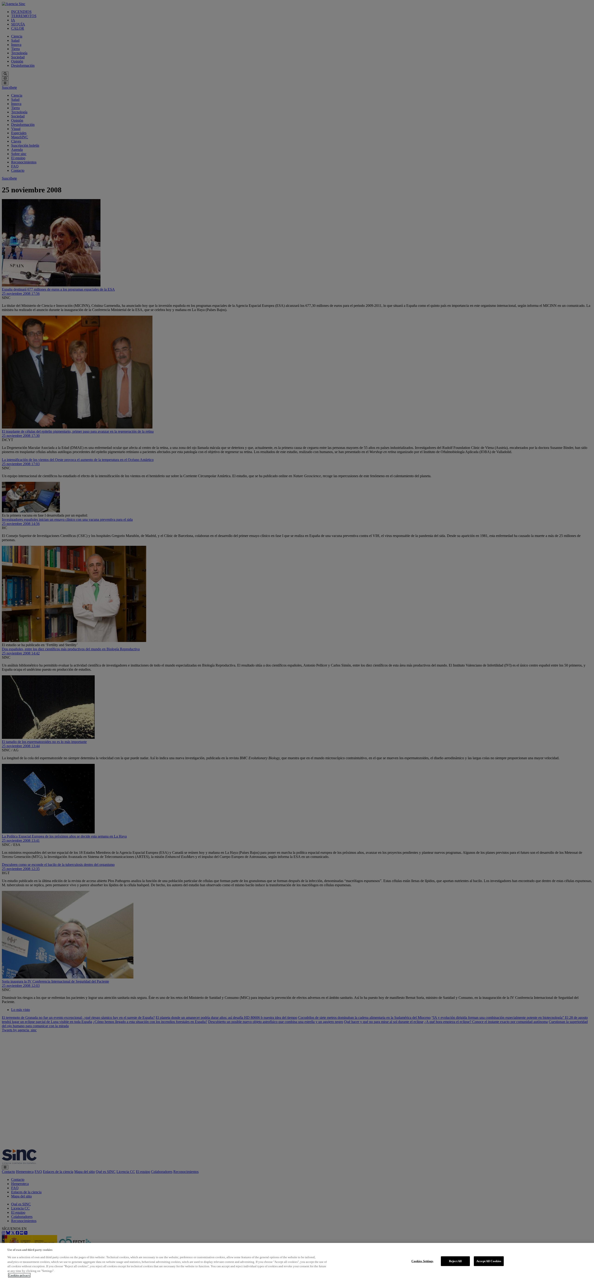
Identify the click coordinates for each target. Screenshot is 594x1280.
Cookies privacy (19, 1275)
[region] (297, 1261)
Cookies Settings (422, 1261)
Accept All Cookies (488, 1261)
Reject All (455, 1261)
